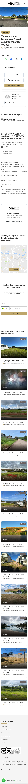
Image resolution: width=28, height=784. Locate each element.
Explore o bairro (14, 269)
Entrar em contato (14, 313)
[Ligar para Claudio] (5, 102)
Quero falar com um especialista (14, 221)
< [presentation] (2, 18)
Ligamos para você (15, 80)
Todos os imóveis (5, 736)
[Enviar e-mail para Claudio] (13, 102)
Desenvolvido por (10, 780)
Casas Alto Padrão (5, 733)
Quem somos (4, 739)
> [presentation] (25, 18)
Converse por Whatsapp (15, 74)
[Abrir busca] (25, 3)
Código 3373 (6, 32)
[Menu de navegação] (3, 3)
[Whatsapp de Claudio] (9, 102)
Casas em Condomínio (6, 729)
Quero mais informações (14, 85)
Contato (3, 742)
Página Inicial (4, 726)
